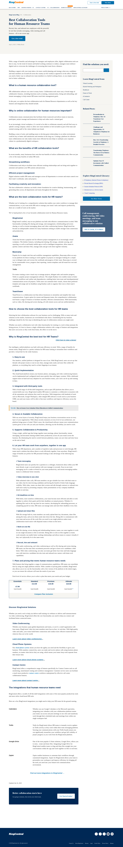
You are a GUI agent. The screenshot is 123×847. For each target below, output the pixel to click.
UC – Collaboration (53, 7)
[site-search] (112, 7)
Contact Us (71, 843)
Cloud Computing (89, 193)
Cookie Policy (97, 843)
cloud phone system (22, 648)
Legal (91, 843)
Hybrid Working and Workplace (92, 86)
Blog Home (12, 7)
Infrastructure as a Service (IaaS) (93, 190)
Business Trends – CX (28, 7)
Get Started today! (66, 796)
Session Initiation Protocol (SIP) (93, 186)
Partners (86, 843)
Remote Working (66, 7)
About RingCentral (79, 843)
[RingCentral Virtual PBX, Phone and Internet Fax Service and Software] (16, 2)
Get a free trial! (17, 38)
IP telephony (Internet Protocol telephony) (96, 180)
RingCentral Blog (14, 15)
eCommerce (86, 96)
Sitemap (111, 843)
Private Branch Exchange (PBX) (93, 183)
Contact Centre (41, 7)
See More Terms (96, 199)
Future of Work (87, 93)
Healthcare (86, 90)
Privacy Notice (105, 843)
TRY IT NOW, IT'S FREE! (93, 229)
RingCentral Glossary (81, 7)
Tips (18, 7)
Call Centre (86, 99)
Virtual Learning (87, 83)
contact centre (34, 673)
